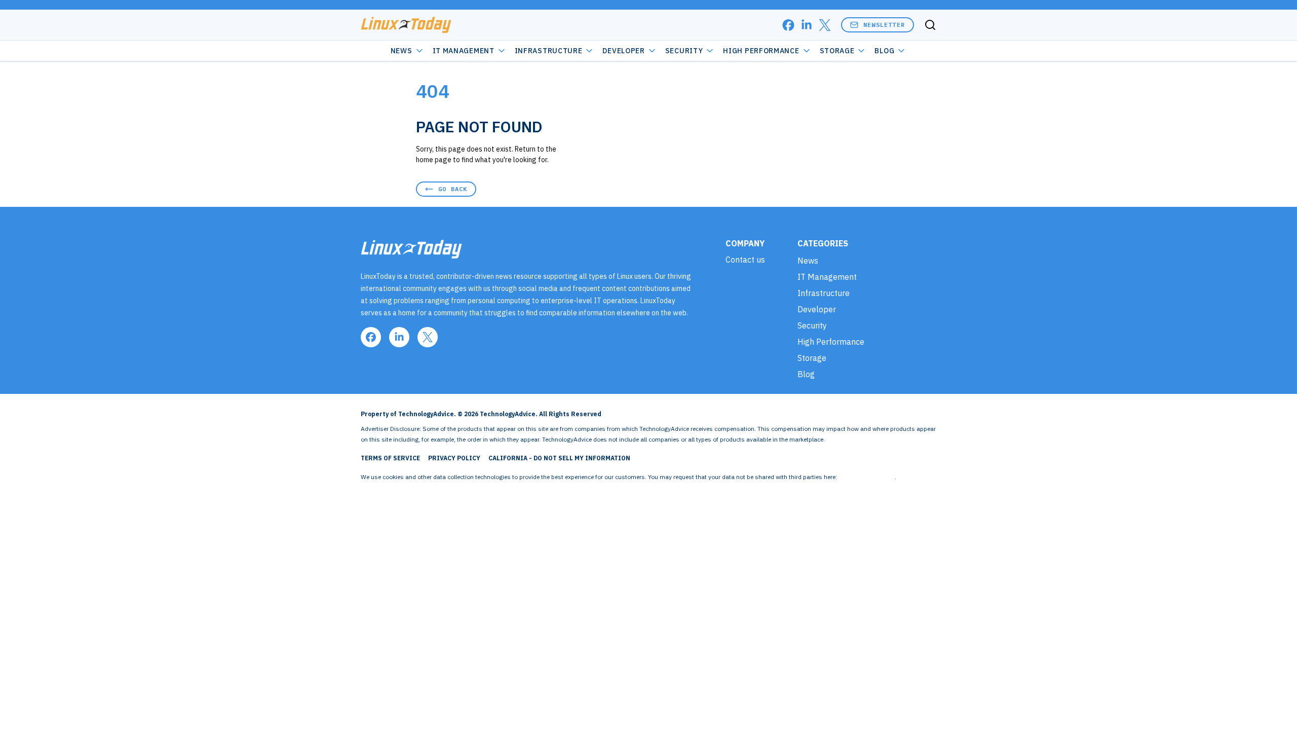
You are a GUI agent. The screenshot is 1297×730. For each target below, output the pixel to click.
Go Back (452, 189)
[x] (825, 25)
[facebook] (788, 25)
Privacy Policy (454, 458)
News (401, 50)
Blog (884, 50)
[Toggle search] (930, 25)
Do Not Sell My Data (866, 477)
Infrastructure (549, 50)
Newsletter (884, 24)
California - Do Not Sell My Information (559, 458)
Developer (623, 50)
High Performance (761, 50)
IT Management (463, 50)
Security (684, 50)
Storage (837, 50)
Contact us (745, 260)
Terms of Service (390, 458)
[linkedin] (806, 25)
